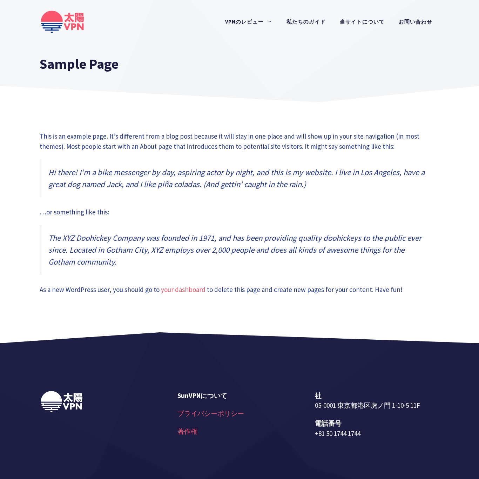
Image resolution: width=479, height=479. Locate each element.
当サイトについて (362, 21)
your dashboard (183, 289)
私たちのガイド (306, 21)
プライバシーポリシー (210, 413)
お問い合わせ (415, 21)
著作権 (187, 431)
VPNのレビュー (244, 21)
